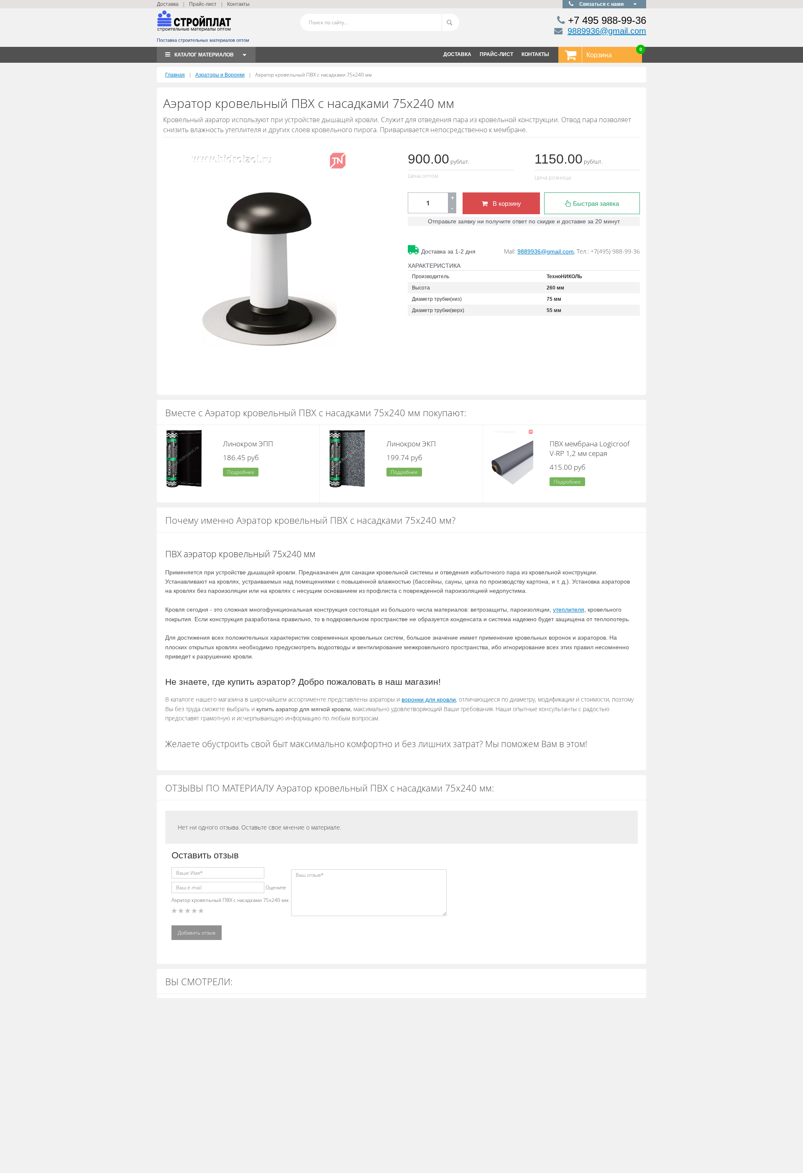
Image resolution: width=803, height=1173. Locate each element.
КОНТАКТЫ (535, 54)
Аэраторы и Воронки (220, 75)
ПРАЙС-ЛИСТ (496, 54)
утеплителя (568, 609)
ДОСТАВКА (457, 54)
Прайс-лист (203, 4)
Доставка (168, 4)
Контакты (238, 4)
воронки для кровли (429, 699)
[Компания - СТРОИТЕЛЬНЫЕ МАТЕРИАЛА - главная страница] (194, 24)
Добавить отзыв (196, 932)
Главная (175, 75)
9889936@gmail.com (607, 31)
